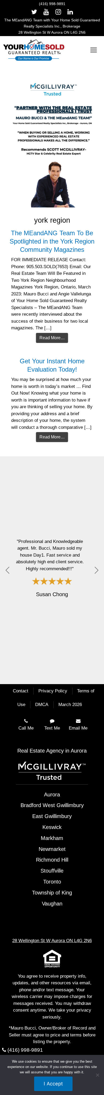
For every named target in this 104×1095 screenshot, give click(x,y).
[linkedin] (70, 12)
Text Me (52, 728)
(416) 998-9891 (52, 4)
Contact (20, 690)
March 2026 (70, 704)
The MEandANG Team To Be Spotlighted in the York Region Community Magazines (52, 241)
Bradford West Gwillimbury (52, 805)
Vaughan (52, 904)
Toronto (52, 882)
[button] (7, 570)
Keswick (52, 827)
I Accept (53, 1083)
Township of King (52, 893)
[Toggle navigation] (93, 50)
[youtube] (46, 12)
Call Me (26, 728)
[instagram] (58, 12)
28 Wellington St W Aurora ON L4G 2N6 (52, 32)
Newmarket (52, 849)
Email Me (78, 728)
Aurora (52, 794)
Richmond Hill (52, 860)
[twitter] (34, 12)
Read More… (52, 338)
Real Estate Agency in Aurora (52, 751)
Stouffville (52, 871)
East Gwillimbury (52, 816)
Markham (52, 838)
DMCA (41, 704)
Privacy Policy (52, 690)
